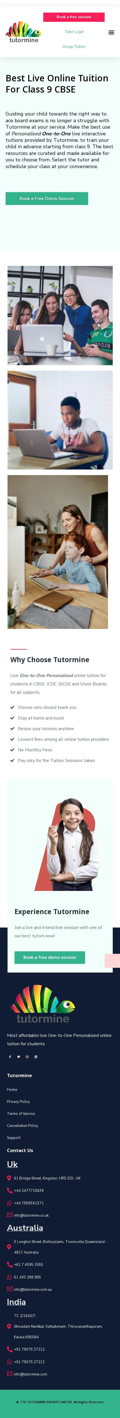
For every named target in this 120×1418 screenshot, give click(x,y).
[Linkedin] (36, 1057)
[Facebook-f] (10, 1057)
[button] (74, 17)
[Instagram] (27, 1057)
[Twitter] (19, 1057)
